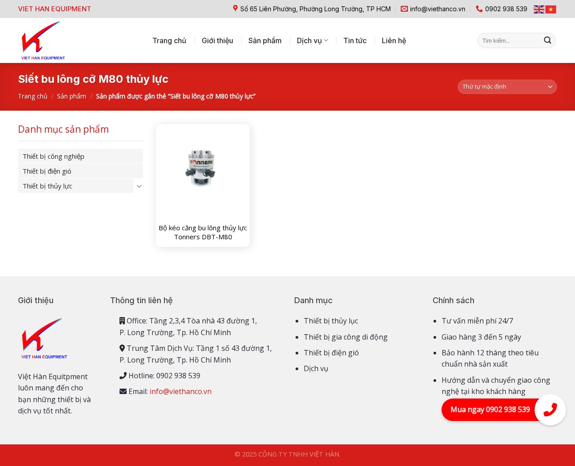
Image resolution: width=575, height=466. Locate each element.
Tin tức (355, 40)
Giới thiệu (217, 40)
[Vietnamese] (551, 8)
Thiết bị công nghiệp (53, 156)
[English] (539, 8)
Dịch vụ (309, 40)
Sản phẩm (265, 40)
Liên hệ (394, 40)
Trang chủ (169, 40)
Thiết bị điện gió (46, 170)
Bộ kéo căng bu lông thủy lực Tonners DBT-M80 (203, 232)
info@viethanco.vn (181, 391)
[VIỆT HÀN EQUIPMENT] (42, 40)
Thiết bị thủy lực (47, 185)
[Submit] (547, 40)
